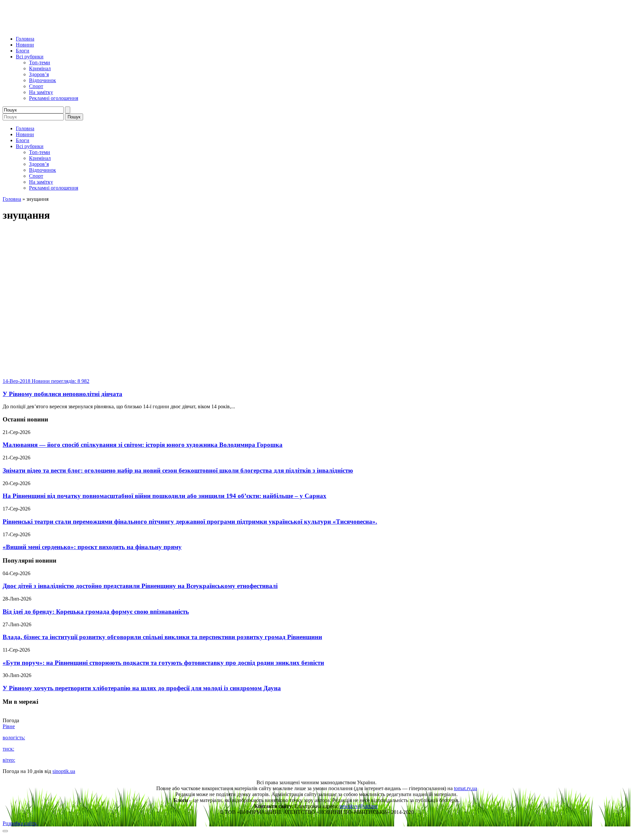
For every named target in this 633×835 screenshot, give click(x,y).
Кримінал (40, 68)
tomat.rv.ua (465, 788)
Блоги (22, 50)
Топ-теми (39, 62)
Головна (25, 39)
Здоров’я (39, 74)
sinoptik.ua (63, 771)
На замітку (41, 92)
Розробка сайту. (20, 823)
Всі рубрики (30, 56)
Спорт (36, 86)
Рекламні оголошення (53, 98)
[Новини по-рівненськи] (85, 27)
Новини (25, 44)
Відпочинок (42, 80)
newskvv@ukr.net (358, 806)
